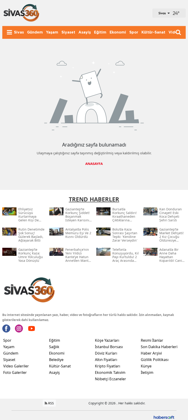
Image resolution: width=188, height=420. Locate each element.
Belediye (56, 359)
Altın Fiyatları (106, 359)
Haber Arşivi (151, 353)
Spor (7, 340)
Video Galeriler (16, 366)
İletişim (147, 372)
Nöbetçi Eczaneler (110, 378)
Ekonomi (56, 353)
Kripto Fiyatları (107, 366)
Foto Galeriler (15, 372)
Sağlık (54, 346)
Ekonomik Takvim (110, 372)
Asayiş (54, 372)
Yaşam (8, 346)
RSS (50, 403)
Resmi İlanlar (152, 340)
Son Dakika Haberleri (159, 346)
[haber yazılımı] (164, 416)
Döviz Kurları (106, 353)
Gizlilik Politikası (155, 359)
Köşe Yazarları (107, 340)
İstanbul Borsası (109, 346)
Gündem (10, 353)
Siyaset (9, 359)
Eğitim (54, 340)
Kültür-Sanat (60, 366)
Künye (146, 366)
